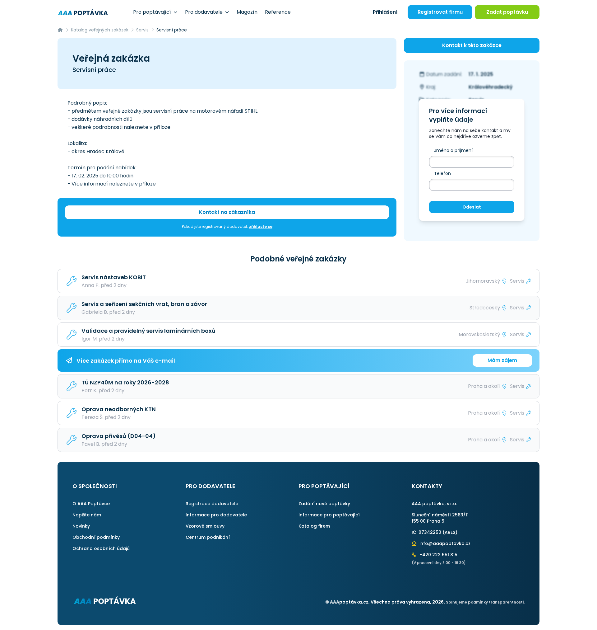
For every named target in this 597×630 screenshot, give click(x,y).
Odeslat (471, 207)
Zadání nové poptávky (324, 504)
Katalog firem (314, 526)
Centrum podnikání (208, 537)
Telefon (442, 173)
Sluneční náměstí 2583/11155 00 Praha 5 (440, 518)
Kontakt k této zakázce (472, 45)
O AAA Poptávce (91, 504)
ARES (450, 532)
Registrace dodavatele (212, 504)
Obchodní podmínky (96, 537)
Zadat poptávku (507, 12)
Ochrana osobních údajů (101, 548)
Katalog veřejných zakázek (99, 30)
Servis (142, 30)
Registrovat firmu (440, 12)
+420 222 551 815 (437, 555)
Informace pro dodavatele (216, 515)
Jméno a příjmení (453, 150)
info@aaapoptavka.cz (444, 543)
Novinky (81, 526)
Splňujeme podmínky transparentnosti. (485, 602)
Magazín (247, 12)
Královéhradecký (491, 87)
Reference (278, 12)
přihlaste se (260, 226)
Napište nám (86, 515)
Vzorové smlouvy (205, 526)
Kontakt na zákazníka (227, 212)
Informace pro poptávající (329, 515)
